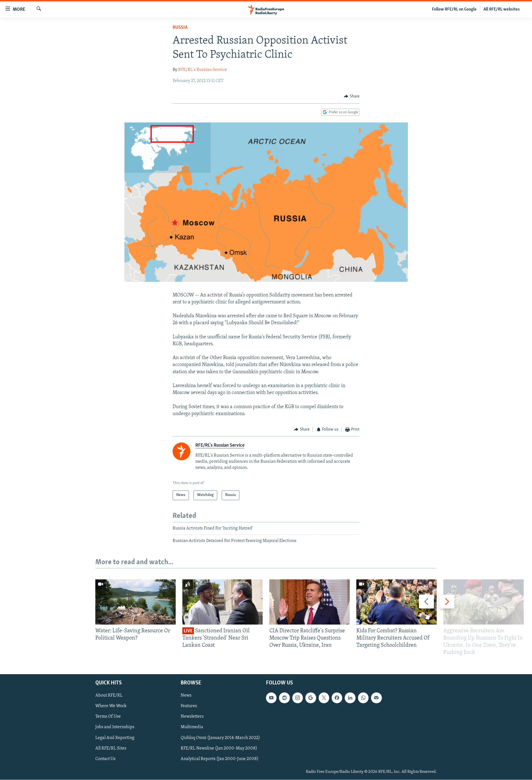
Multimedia (192, 727)
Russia (180, 27)
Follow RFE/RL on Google (454, 9)
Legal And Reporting (114, 738)
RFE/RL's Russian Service (202, 70)
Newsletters (192, 717)
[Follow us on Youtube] (271, 698)
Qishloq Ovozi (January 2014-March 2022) (220, 738)
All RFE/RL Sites (110, 748)
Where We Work (111, 706)
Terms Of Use (108, 717)
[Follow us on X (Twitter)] (324, 698)
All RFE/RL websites (502, 9)
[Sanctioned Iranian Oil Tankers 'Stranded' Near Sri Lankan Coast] (222, 602)
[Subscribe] (376, 698)
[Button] (351, 96)
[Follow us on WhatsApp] (363, 698)
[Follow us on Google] (310, 698)
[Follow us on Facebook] (337, 698)
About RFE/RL (108, 696)
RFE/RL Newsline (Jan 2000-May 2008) (219, 748)
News (186, 696)
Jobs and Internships (114, 727)
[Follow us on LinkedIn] (350, 698)
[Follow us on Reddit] (284, 698)
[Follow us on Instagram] (297, 698)
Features (189, 706)
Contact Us (105, 759)
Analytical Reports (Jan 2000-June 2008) (220, 759)
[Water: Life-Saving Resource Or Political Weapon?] (135, 602)
